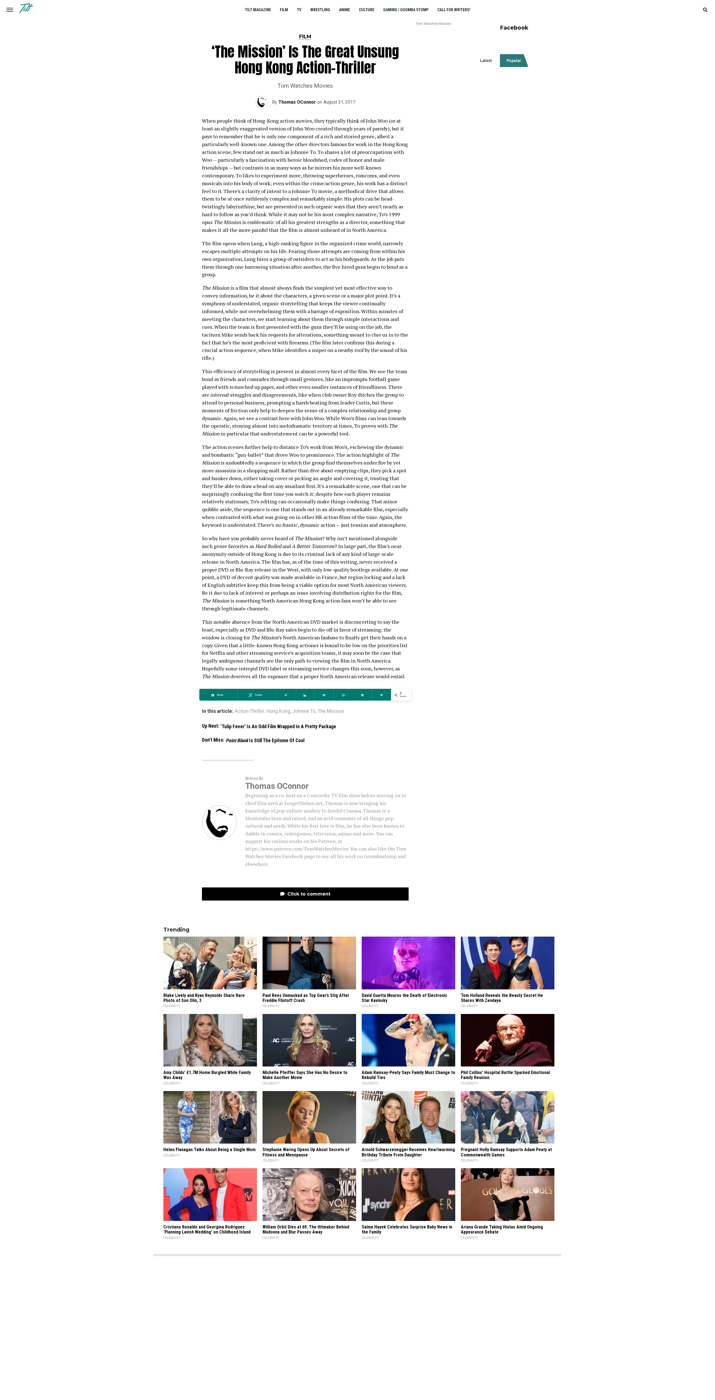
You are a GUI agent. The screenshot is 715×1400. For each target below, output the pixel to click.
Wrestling (320, 10)
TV (299, 10)
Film (284, 10)
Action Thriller (249, 711)
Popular (514, 60)
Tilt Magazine (258, 10)
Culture (366, 10)
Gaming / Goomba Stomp (405, 10)
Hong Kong (278, 711)
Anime (344, 10)
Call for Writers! (453, 10)
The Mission (331, 711)
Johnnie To (304, 711)
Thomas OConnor (297, 102)
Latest (486, 60)
